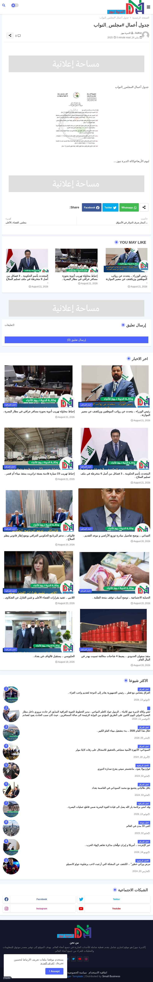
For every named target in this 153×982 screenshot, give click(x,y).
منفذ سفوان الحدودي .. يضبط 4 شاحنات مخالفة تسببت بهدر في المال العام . (115, 658)
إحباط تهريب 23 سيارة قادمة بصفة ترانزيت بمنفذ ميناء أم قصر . (40, 473)
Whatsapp (127, 207)
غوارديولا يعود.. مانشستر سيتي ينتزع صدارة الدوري (124, 768)
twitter (116, 899)
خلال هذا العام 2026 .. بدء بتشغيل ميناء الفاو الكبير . (123, 730)
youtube (116, 908)
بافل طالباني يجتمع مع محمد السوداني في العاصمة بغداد (121, 787)
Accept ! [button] (54, 971)
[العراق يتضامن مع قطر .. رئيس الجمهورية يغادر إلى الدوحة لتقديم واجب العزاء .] (11, 694)
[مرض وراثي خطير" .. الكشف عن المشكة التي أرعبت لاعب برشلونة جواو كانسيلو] (11, 866)
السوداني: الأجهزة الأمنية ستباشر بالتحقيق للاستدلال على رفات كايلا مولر (113, 749)
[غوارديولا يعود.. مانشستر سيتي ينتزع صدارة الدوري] (11, 770)
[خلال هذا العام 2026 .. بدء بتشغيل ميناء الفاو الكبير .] (11, 732)
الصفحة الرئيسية (140, 17)
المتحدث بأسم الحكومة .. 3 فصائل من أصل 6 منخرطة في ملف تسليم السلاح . (27, 279)
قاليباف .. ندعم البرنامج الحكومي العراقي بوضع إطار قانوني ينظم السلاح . (39, 537)
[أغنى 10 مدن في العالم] (11, 828)
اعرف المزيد (47, 963)
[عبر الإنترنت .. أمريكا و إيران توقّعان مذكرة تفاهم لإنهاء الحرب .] (11, 847)
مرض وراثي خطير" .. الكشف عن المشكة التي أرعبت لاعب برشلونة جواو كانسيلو (108, 864)
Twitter (108, 207)
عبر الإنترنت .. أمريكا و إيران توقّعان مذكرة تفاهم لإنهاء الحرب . (117, 845)
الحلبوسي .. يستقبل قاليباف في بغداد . (54, 656)
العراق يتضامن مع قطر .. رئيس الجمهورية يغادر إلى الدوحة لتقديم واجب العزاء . (109, 692)
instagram (41, 908)
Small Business (111, 976)
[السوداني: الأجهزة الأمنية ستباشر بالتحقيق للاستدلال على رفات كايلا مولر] (11, 751)
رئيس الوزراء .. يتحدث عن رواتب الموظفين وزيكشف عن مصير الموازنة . (126, 279)
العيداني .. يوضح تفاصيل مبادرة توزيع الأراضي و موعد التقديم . (116, 535)
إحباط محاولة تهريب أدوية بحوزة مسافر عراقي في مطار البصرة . (80, 277)
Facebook (89, 207)
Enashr (6, 978)
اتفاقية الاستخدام (98, 972)
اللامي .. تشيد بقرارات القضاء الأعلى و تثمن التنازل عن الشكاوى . (39, 597)
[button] (3, 5)
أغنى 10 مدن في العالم (138, 826)
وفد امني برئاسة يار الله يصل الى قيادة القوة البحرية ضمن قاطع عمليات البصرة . (108, 807)
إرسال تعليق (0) (76, 339)
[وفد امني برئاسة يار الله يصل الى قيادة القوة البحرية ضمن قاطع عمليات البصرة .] (11, 809)
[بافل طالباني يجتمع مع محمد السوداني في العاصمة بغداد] (11, 789)
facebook (42, 899)
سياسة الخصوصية (77, 972)
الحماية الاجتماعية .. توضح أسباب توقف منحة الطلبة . (121, 597)
